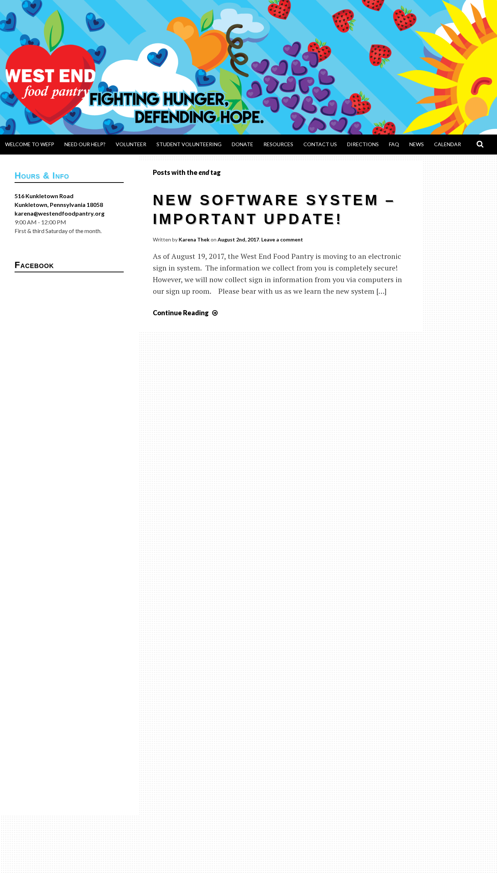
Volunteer (131, 144)
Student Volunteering (189, 144)
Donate (242, 144)
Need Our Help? (85, 144)
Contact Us (320, 144)
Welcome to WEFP (29, 144)
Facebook (34, 265)
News (416, 144)
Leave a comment (282, 239)
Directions (363, 144)
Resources (278, 144)
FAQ (394, 144)
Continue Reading (186, 313)
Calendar (447, 144)
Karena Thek (194, 239)
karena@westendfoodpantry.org (59, 213)
